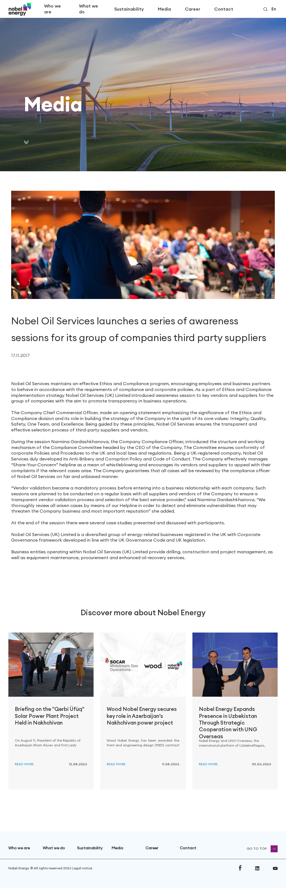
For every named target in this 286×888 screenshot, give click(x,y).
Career (192, 9)
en (273, 8)
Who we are (52, 9)
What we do (88, 9)
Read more (24, 764)
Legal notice (82, 868)
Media (164, 9)
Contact (223, 9)
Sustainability (129, 9)
